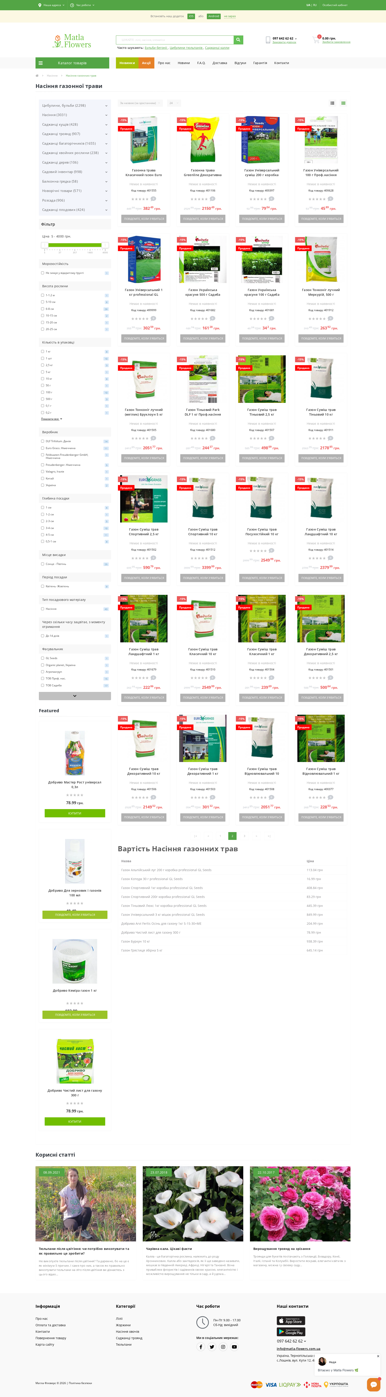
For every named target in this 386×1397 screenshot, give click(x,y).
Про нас (164, 63)
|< (195, 836)
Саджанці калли (217, 48)
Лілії (119, 1318)
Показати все (50, 419)
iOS (191, 16)
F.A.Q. (201, 63)
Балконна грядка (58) (60, 181)
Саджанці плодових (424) (63, 209)
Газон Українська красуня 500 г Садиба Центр (202, 294)
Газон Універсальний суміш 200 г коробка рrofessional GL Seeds (261, 175)
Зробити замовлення (336, 42)
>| (269, 836)
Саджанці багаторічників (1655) (69, 143)
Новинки (127, 63)
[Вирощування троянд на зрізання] (300, 1203)
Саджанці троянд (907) (61, 133)
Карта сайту (45, 1344)
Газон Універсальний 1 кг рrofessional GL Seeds (144, 294)
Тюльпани (124, 1344)
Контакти (281, 63)
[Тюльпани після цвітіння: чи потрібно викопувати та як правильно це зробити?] (86, 1203)
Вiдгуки (240, 63)
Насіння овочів (127, 1331)
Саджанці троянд (129, 1338)
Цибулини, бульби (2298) (64, 105)
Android (213, 16)
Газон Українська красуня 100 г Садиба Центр (261, 294)
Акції (146, 63)
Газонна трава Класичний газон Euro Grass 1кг (144, 175)
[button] (51, 5)
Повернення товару (51, 1338)
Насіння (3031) (54, 114)
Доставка (220, 63)
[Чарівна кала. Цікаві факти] (193, 1203)
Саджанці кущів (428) (60, 124)
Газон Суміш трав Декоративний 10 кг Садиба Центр (143, 773)
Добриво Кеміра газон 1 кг (75, 990)
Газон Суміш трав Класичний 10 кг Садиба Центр (203, 654)
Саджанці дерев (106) (60, 162)
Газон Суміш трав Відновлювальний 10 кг (262, 773)
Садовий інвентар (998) (62, 171)
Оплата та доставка (51, 1325)
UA (308, 5)
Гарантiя (260, 63)
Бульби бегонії (156, 48)
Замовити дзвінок (284, 42)
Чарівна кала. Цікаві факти (169, 1249)
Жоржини (123, 1325)
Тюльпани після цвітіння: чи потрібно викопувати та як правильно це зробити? (84, 1251)
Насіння (52, 75)
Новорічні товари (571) (62, 190)
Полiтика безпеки (80, 1383)
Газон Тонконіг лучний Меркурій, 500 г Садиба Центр (321, 294)
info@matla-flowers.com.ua (299, 1349)
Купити (74, 813)
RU (315, 5)
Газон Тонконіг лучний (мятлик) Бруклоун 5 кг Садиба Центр (144, 414)
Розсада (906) (53, 200)
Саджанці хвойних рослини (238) (70, 152)
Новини (184, 63)
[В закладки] (105, 727)
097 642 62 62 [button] (290, 1341)
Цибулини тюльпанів (186, 48)
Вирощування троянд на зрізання (281, 1249)
